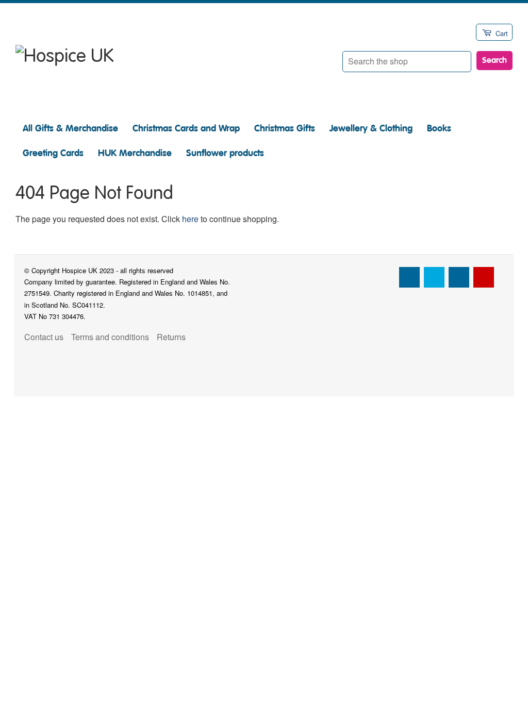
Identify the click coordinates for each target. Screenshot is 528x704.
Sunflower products (225, 153)
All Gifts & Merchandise (70, 128)
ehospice (384, 277)
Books (439, 128)
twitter (434, 277)
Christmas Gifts (284, 128)
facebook (409, 277)
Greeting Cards (53, 153)
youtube (483, 277)
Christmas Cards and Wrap (186, 128)
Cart (502, 33)
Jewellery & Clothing (370, 128)
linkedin (459, 277)
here (190, 219)
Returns (171, 337)
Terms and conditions (110, 337)
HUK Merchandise (135, 153)
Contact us (43, 337)
